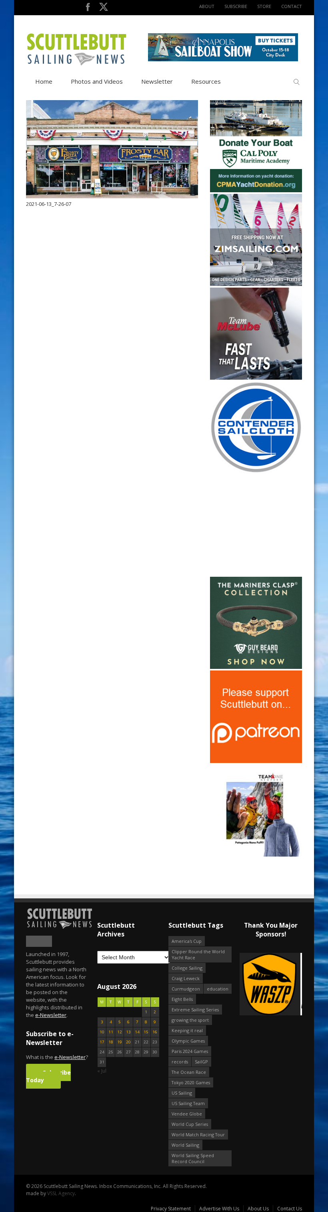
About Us (258, 1208)
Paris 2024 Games (190, 1051)
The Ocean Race (189, 1072)
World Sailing (185, 1145)
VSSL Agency (61, 1193)
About (206, 6)
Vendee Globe (187, 1114)
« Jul (101, 1070)
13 (128, 1032)
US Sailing (182, 1093)
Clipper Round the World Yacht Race (198, 954)
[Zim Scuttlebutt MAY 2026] (256, 284)
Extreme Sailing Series (195, 1010)
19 (119, 1042)
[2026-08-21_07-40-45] (223, 59)
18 (110, 1042)
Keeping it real (187, 1030)
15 (146, 1032)
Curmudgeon (186, 989)
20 (128, 1042)
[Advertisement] (260, 525)
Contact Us (289, 1208)
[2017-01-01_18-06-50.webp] (271, 985)
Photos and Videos (97, 81)
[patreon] (256, 761)
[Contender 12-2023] (256, 471)
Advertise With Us (219, 1208)
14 (137, 1032)
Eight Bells (182, 999)
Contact (291, 6)
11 (110, 1032)
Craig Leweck (186, 978)
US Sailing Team (188, 1103)
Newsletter (157, 81)
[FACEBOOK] (88, 9)
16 (154, 1032)
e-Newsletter (50, 1015)
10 (102, 1032)
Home (43, 81)
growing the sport (190, 1020)
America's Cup (187, 941)
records (180, 1062)
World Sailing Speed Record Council (193, 1158)
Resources (206, 81)
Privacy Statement (171, 1208)
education (217, 989)
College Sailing (187, 968)
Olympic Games (188, 1041)
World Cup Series (190, 1124)
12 (119, 1032)
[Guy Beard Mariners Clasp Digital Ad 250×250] (256, 667)
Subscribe (235, 6)
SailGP (201, 1062)
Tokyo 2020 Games (191, 1082)
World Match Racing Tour (198, 1134)
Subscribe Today (48, 1076)
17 (102, 1042)
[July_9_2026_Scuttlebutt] (256, 190)
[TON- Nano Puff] (256, 855)
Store (264, 6)
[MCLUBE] (256, 377)
